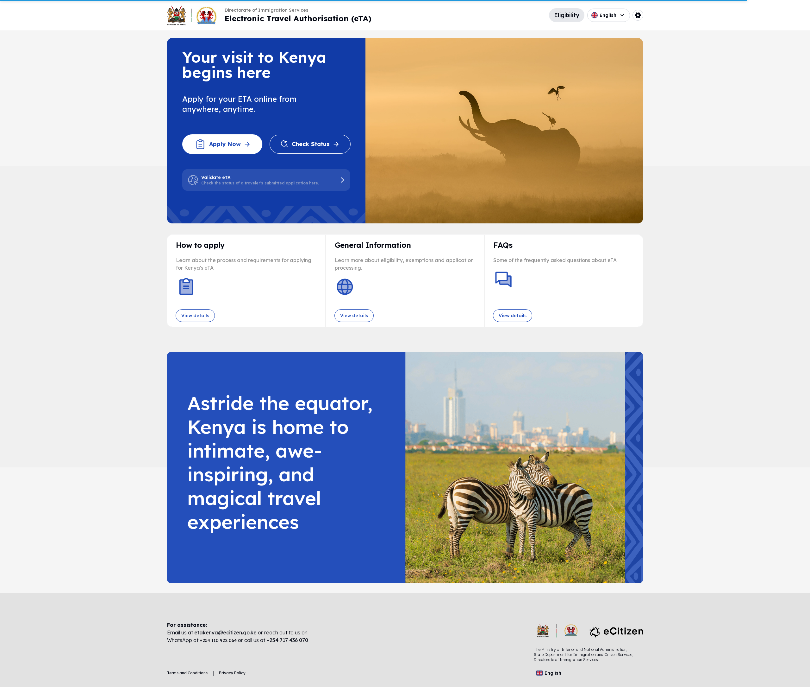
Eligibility (566, 15)
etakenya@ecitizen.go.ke (225, 632)
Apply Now (225, 144)
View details (195, 315)
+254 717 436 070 (287, 640)
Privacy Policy (232, 673)
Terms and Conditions (187, 673)
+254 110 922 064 (219, 640)
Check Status (311, 144)
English (608, 15)
